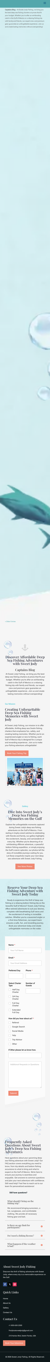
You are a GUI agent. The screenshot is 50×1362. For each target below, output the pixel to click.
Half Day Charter (16, 990)
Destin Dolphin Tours (30, 333)
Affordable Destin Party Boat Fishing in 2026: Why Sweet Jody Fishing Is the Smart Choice (24, 522)
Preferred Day (14, 970)
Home (5, 1299)
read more (11, 89)
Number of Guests (30, 984)
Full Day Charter (15, 1004)
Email (11, 958)
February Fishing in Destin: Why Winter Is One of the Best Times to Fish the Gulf (24, 457)
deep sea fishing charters (26, 133)
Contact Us (7, 1312)
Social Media (17, 1031)
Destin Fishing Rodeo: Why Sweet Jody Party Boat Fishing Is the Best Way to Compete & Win (24, 586)
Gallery (6, 1308)
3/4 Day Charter (15, 997)
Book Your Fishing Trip (16, 753)
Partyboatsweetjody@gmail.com (21, 1330)
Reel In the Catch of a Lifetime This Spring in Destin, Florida (23, 393)
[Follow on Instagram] (15, 1284)
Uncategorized (23, 266)
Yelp (14, 1035)
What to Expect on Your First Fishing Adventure (23, 65)
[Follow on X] (10, 1284)
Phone (29, 970)
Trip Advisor (17, 1039)
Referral (15, 1022)
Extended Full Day (16, 1011)
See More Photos (25, 866)
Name (11, 945)
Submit (13, 1093)
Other (14, 1044)
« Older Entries (10, 621)
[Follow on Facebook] (5, 1284)
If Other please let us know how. (22, 1050)
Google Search (18, 1027)
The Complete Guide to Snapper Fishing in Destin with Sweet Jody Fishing (22, 261)
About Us (6, 1303)
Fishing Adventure (24, 69)
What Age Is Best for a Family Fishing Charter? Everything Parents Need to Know (23, 197)
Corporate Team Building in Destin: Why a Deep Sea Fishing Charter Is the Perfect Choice (24, 129)
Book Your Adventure (14, 1343)
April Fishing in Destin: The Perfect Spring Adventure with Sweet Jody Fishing (23, 326)
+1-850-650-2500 (15, 1325)
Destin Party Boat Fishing (27, 201)
